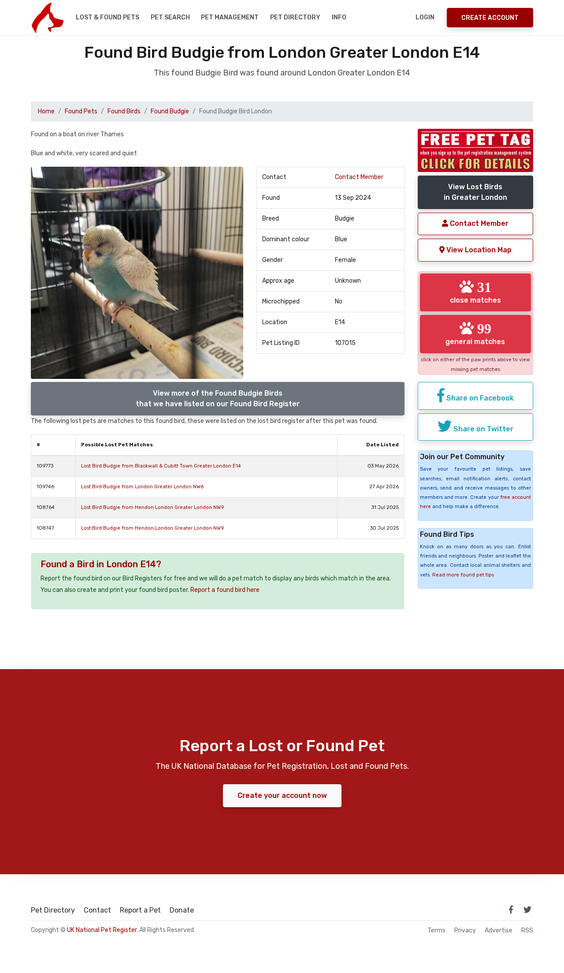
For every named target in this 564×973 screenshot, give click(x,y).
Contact (97, 910)
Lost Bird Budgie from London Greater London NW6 (142, 487)
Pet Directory (295, 17)
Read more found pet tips (463, 575)
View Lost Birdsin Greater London (475, 192)
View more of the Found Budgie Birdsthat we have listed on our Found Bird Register (218, 398)
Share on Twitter (482, 429)
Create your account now (282, 795)
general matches (475, 333)
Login (425, 17)
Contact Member (359, 177)
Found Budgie (170, 111)
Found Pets (81, 111)
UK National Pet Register (102, 930)
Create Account (490, 18)
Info (339, 17)
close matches (475, 292)
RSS (527, 930)
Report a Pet (140, 910)
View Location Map (478, 250)
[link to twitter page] (527, 909)
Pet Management (230, 17)
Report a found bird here (225, 590)
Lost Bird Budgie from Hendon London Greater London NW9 (152, 507)
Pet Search (170, 17)
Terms (436, 930)
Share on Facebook (479, 398)
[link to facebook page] (510, 909)
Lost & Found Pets (107, 17)
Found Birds (124, 111)
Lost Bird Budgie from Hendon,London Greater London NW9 (152, 528)
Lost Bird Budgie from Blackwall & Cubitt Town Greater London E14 (161, 466)
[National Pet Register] (47, 18)
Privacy (465, 930)
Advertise (498, 930)
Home (46, 111)
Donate (182, 910)
